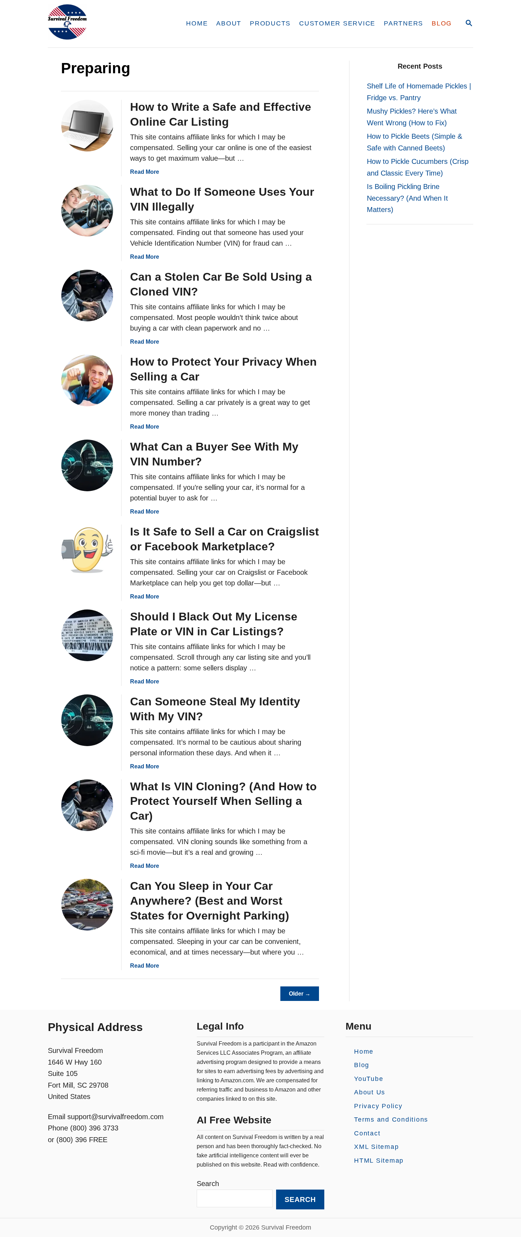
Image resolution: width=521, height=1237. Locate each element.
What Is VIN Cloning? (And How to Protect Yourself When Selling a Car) (223, 801)
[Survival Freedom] (108, 23)
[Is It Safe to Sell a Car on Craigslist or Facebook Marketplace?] (87, 550)
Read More (144, 172)
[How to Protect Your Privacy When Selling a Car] (87, 380)
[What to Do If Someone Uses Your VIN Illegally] (87, 210)
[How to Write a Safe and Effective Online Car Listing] (87, 125)
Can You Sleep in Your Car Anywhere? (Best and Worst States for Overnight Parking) (209, 901)
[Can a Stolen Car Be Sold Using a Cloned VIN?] (87, 295)
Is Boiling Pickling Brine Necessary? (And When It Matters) (407, 198)
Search (208, 1183)
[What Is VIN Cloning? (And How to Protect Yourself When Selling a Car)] (87, 805)
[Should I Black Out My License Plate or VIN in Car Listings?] (87, 635)
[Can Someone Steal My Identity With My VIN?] (87, 720)
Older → (299, 994)
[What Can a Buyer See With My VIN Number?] (87, 465)
